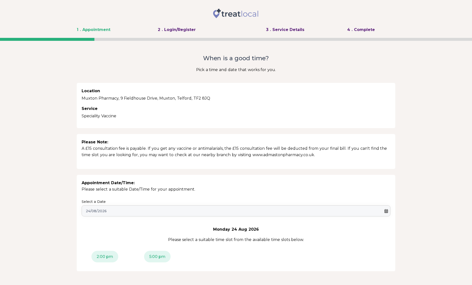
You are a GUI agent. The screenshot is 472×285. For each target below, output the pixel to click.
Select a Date (94, 201)
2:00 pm (105, 256)
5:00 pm (157, 256)
